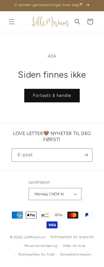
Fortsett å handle (52, 95)
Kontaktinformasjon (75, 254)
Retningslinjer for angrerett (72, 237)
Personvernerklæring (41, 246)
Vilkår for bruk (74, 246)
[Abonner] (85, 155)
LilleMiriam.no (34, 237)
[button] (11, 21)
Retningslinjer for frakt (36, 254)
